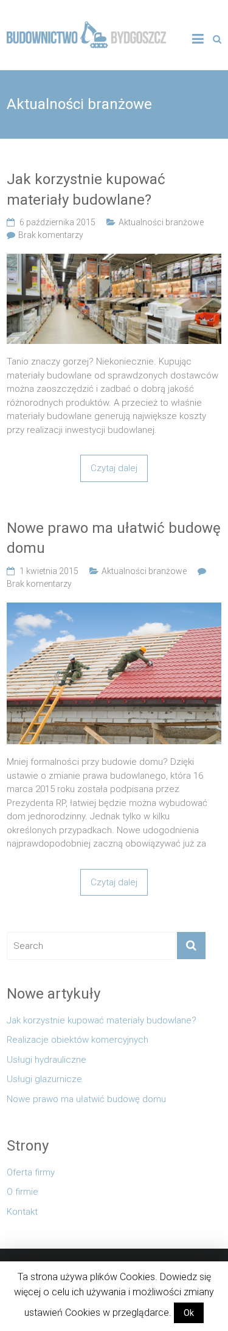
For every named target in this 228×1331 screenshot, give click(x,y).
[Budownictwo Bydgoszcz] (86, 27)
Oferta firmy (31, 1172)
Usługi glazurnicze (44, 1079)
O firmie (22, 1191)
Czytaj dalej (114, 468)
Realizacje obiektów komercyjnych (77, 1039)
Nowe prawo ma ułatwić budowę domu (114, 538)
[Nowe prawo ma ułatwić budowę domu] (114, 609)
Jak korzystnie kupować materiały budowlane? (86, 189)
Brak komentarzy (50, 235)
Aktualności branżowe (161, 222)
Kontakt (22, 1211)
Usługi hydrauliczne (46, 1059)
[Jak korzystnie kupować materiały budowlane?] (114, 260)
